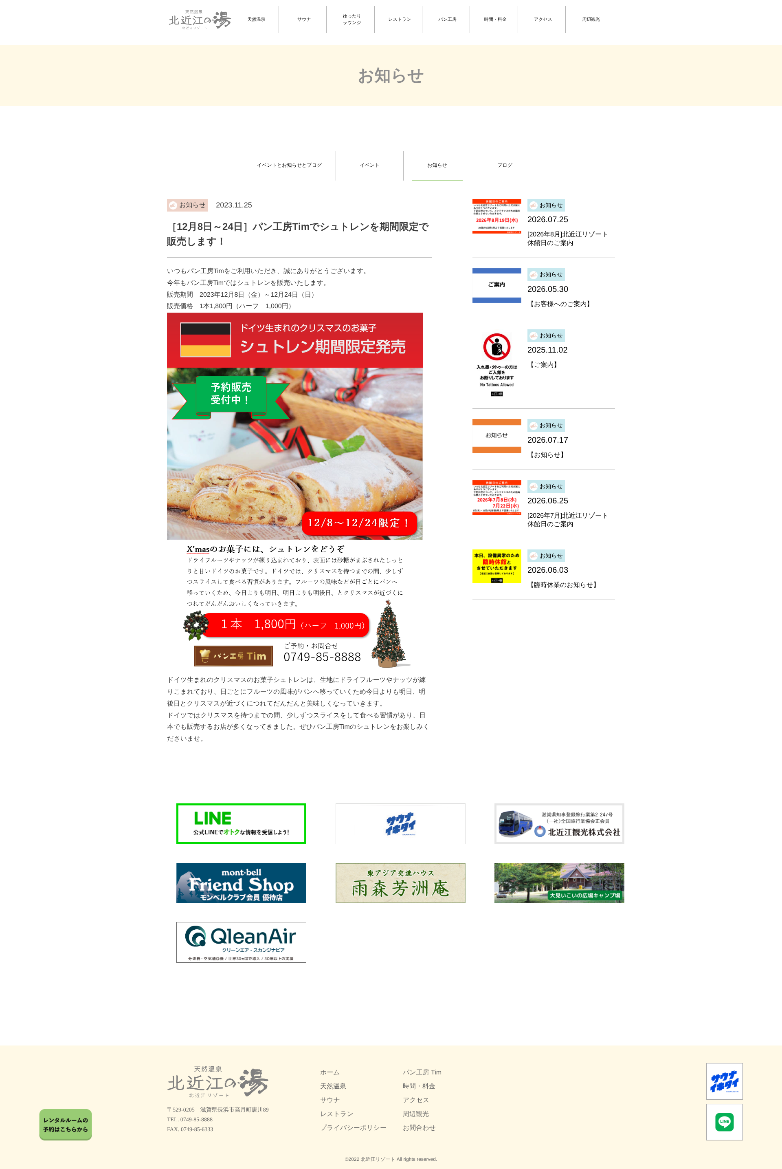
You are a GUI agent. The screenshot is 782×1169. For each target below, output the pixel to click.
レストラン (399, 19)
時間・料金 (495, 19)
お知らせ (437, 165)
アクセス (543, 19)
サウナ (304, 19)
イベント (370, 165)
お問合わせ (419, 1128)
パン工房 (448, 19)
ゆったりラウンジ (352, 20)
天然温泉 (257, 19)
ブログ (504, 165)
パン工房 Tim (422, 1072)
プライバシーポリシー (353, 1128)
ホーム (330, 1072)
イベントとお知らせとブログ (289, 165)
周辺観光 (591, 19)
